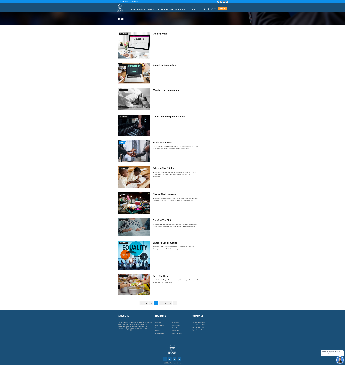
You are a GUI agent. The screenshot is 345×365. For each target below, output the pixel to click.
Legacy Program (177, 333)
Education (148, 9)
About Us (158, 322)
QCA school (186, 9)
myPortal (213, 9)
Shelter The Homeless (164, 194)
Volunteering (158, 9)
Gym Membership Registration (169, 116)
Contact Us (134, 1)
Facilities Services (162, 142)
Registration (168, 9)
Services (140, 9)
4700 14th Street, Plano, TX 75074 (200, 323)
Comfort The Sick (162, 220)
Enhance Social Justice (165, 242)
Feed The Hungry (162, 276)
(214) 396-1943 (123, 1)
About (133, 9)
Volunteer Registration (164, 65)
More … (194, 9)
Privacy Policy (159, 333)
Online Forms (160, 33)
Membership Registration (166, 90)
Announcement (159, 325)
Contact (178, 9)
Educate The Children (164, 168)
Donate (222, 8)
